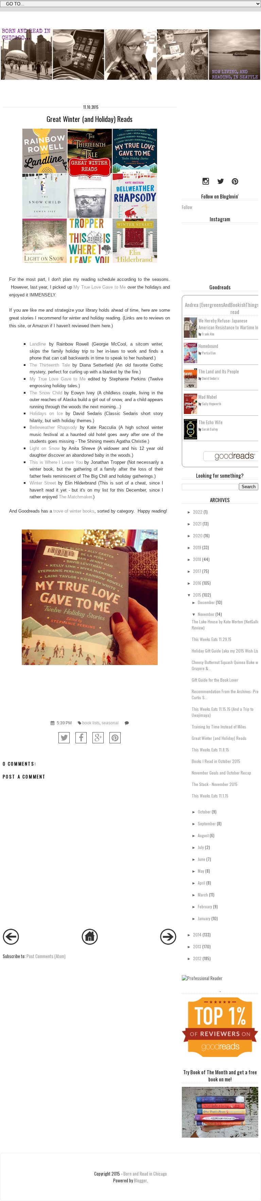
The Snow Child (46, 392)
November (206, 614)
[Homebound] (190, 361)
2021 (197, 523)
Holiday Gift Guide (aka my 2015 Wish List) (226, 651)
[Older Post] (168, 942)
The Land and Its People (218, 371)
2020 (198, 535)
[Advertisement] (221, 135)
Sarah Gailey (210, 429)
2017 (197, 571)
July (201, 847)
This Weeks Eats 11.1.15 (210, 796)
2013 (197, 946)
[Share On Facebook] (81, 737)
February (205, 906)
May (201, 871)
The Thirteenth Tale (50, 365)
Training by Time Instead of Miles (219, 726)
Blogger (140, 1180)
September (207, 823)
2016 (197, 583)
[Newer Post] (11, 942)
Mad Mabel (207, 396)
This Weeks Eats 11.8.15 (210, 749)
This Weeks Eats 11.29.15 (211, 639)
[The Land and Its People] (190, 386)
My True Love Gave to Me (99, 287)
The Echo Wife (210, 422)
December (206, 602)
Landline (38, 344)
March (203, 894)
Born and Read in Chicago (145, 1173)
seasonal (110, 723)
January (204, 918)
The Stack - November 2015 (215, 784)
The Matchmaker (75, 496)
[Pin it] (115, 737)
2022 (198, 512)
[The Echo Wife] (190, 437)
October (204, 811)
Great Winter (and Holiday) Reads (219, 738)
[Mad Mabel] (190, 412)
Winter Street (43, 482)
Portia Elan (208, 352)
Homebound (208, 346)
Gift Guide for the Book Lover (215, 680)
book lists (91, 723)
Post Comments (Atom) (46, 956)
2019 (197, 547)
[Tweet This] (64, 737)
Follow (187, 207)
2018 (197, 559)
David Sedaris (210, 378)
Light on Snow (44, 448)
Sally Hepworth (211, 403)
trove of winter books (73, 511)
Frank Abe (208, 333)
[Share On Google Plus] (98, 737)
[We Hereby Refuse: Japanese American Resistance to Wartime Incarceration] (190, 336)
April (201, 883)
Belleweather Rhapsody (53, 427)
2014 (197, 934)
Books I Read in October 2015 (216, 761)
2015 (197, 595)
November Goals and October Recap (221, 772)
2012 (197, 958)
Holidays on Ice (46, 413)
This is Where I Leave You (56, 462)
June (201, 859)
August (203, 835)
